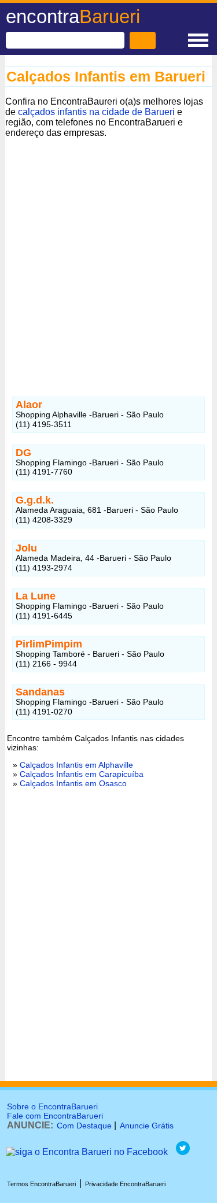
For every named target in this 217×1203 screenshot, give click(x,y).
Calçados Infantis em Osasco (73, 783)
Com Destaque (84, 1125)
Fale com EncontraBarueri (55, 1115)
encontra (73, 16)
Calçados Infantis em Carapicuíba (82, 774)
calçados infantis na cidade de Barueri (96, 112)
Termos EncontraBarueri (41, 1183)
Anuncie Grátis (147, 1125)
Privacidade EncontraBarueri (125, 1183)
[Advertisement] (108, 257)
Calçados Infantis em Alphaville (76, 764)
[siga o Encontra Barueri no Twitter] (183, 1152)
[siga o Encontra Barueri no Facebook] (87, 1152)
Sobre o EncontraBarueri (52, 1106)
